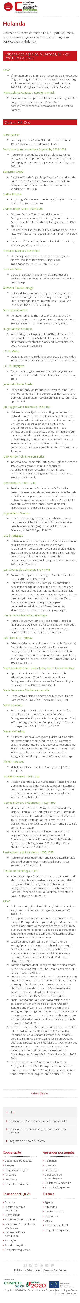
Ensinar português (17, 1194)
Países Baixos (39, 1093)
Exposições (51, 1216)
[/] (26, 6)
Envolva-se (11, 1179)
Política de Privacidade (27, 1270)
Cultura (48, 1194)
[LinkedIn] (47, 1265)
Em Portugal (51, 1170)
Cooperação (12, 1152)
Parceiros (10, 1174)
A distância (51, 1160)
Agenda (49, 1202)
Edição (48, 1220)
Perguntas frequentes (17, 1184)
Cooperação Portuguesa (18, 1160)
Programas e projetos (17, 1170)
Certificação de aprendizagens (53, 1176)
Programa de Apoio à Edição (27, 1141)
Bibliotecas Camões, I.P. (58, 1183)
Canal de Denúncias (54, 1270)
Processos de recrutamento (21, 1219)
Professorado (12, 1215)
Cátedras (10, 1202)
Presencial (51, 1165)
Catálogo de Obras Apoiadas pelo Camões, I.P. (38, 1121)
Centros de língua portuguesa (15, 1234)
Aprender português (58, 1152)
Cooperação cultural (56, 1225)
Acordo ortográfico (15, 1245)
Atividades (51, 1207)
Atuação (9, 1165)
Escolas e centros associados (15, 1208)
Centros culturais (54, 1211)
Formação (10, 1240)
